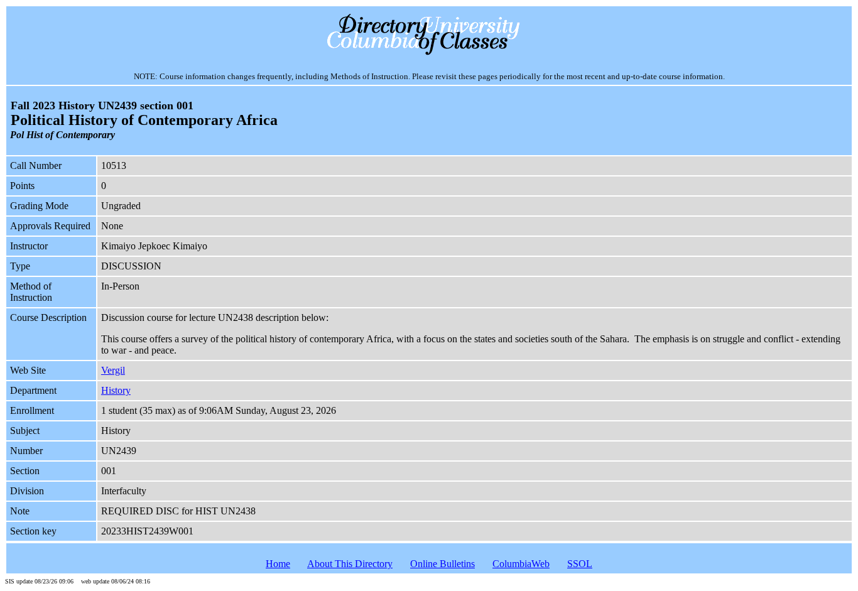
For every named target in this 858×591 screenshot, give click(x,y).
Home (278, 563)
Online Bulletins (442, 563)
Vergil (113, 370)
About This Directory (350, 563)
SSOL (579, 563)
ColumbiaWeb (521, 563)
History (116, 390)
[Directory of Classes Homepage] (429, 53)
